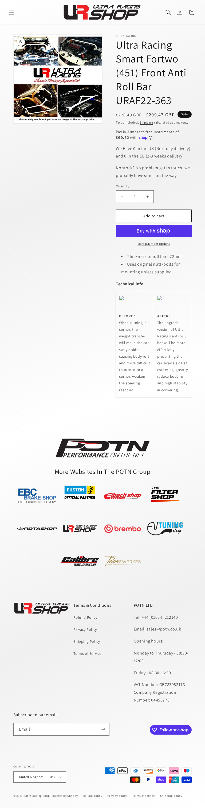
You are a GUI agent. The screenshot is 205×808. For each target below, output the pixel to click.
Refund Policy (85, 617)
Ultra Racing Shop (37, 796)
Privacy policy (117, 796)
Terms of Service (87, 653)
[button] (11, 12)
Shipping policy (171, 796)
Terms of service (143, 796)
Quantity (122, 186)
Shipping (146, 122)
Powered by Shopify (64, 796)
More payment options (153, 244)
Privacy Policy (85, 629)
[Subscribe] (103, 729)
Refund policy (92, 796)
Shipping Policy (86, 641)
